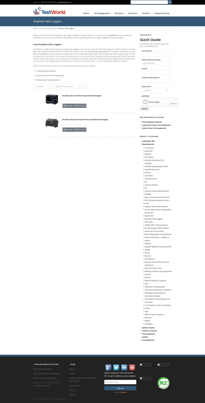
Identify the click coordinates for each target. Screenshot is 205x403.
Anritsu (147, 172)
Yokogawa (148, 324)
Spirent (147, 277)
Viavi (146, 311)
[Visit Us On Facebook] (108, 367)
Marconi (148, 256)
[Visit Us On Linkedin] (124, 367)
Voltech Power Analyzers (154, 314)
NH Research (150, 259)
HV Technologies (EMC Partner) (157, 228)
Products (41, 28)
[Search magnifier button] (170, 2)
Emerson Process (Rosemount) (157, 191)
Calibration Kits (148, 141)
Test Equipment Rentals (46, 71)
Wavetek (148, 317)
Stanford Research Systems (155, 280)
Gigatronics (149, 216)
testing (145, 337)
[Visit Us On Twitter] (116, 367)
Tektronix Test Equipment (155, 287)
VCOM (147, 308)
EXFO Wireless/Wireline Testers (157, 200)
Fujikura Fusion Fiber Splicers (156, 206)
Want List (72, 395)
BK (146, 182)
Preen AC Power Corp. (153, 268)
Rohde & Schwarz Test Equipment (158, 271)
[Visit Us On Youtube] (132, 367)
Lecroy (147, 253)
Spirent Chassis (148, 328)
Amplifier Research (152, 169)
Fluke (147, 203)
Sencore (148, 274)
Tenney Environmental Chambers (158, 290)
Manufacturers (51, 28)
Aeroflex (148, 154)
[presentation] (160, 102)
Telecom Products (149, 331)
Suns (147, 284)
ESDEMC (148, 194)
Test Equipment (148, 334)
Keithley (148, 243)
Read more (69, 106)
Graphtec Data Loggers (154, 219)
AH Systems (149, 157)
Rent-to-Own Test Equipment (48, 80)
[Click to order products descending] (85, 86)
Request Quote (75, 385)
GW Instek (149, 222)
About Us (72, 369)
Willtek (147, 321)
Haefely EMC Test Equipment (156, 225)
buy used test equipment (98, 51)
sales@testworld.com (64, 2)
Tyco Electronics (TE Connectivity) (158, 305)
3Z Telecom (149, 148)
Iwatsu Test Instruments (154, 231)
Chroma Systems (151, 185)
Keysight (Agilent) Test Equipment (158, 246)
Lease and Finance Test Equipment (50, 75)
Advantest (149, 151)
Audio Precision (151, 179)
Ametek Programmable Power (156, 166)
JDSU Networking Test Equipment (158, 234)
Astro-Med (149, 175)
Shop (35, 28)
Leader (147, 250)
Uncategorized (148, 340)
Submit (145, 109)
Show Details (81, 106)
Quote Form (113, 35)
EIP (146, 188)
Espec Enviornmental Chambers (157, 197)
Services (72, 390)
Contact (72, 373)
